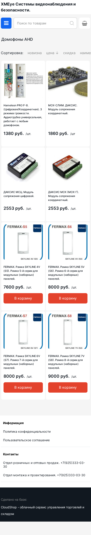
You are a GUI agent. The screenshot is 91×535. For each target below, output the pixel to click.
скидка (69, 53)
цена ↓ (52, 53)
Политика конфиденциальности (27, 431)
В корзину (23, 298)
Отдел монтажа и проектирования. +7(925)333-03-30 (44, 475)
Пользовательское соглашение (26, 440)
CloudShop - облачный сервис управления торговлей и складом (42, 510)
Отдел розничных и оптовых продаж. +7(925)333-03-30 (44, 464)
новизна (35, 53)
